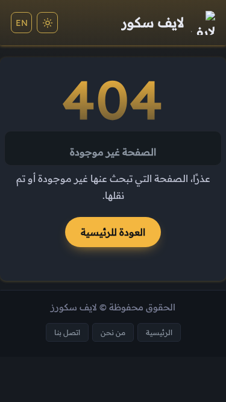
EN (22, 22)
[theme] (47, 22)
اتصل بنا (67, 332)
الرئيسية (159, 332)
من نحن (113, 332)
